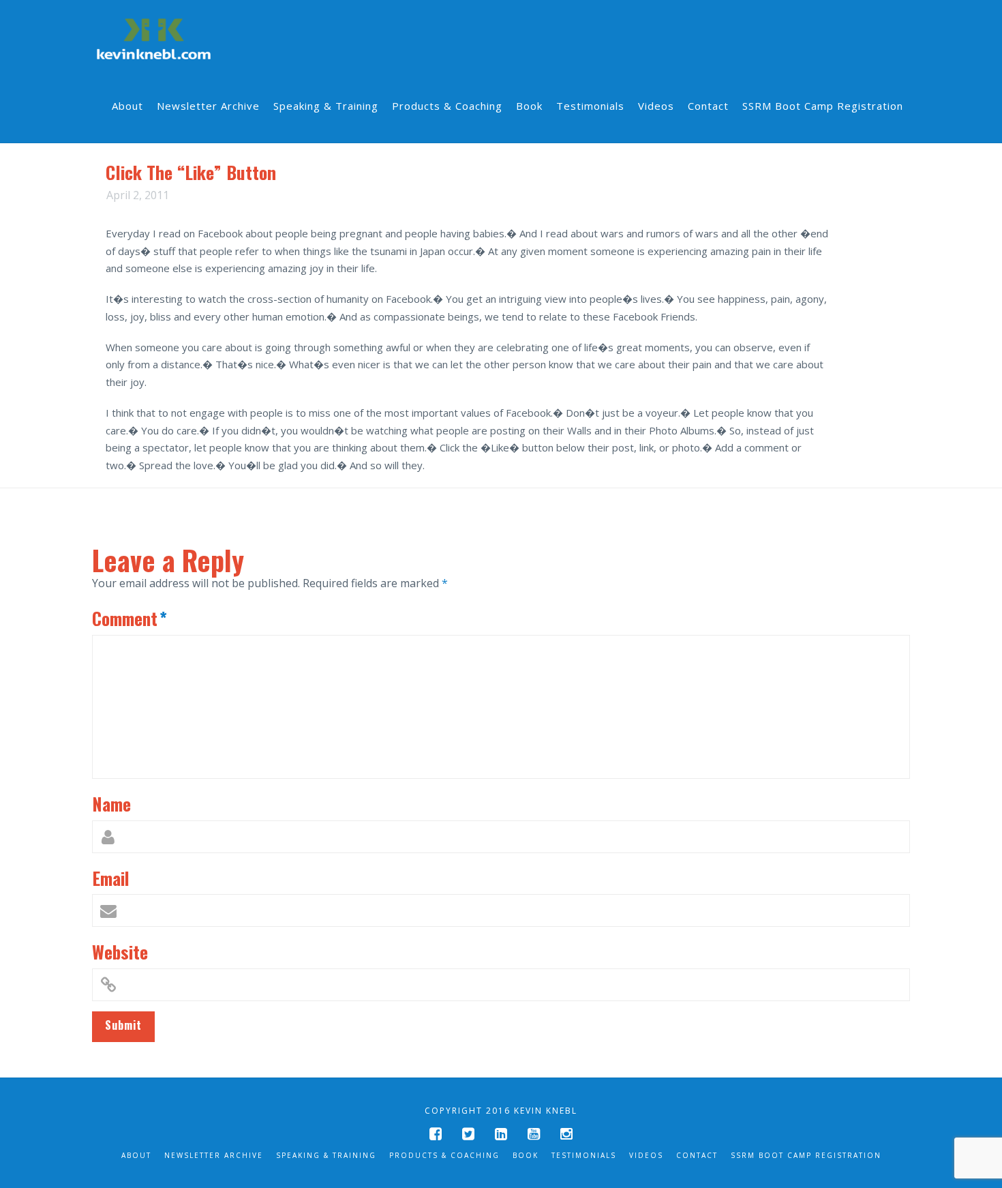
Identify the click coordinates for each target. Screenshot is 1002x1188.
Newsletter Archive (213, 1155)
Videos (646, 1155)
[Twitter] (468, 1134)
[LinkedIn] (501, 1134)
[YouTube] (534, 1134)
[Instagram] (566, 1134)
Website (120, 951)
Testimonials (583, 1155)
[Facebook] (435, 1134)
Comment (129, 618)
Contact (697, 1155)
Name (111, 803)
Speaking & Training (326, 1155)
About (136, 1155)
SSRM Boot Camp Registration (806, 1155)
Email (111, 878)
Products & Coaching (444, 1155)
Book (525, 1155)
